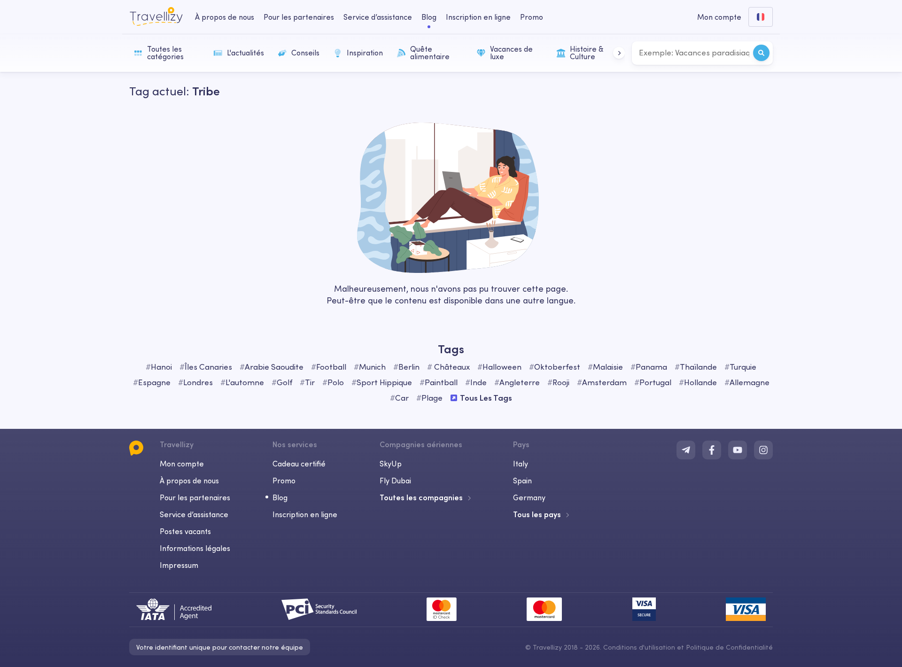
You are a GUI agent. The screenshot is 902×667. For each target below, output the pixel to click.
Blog (428, 17)
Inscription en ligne (478, 17)
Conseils (305, 52)
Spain (522, 480)
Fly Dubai (395, 480)
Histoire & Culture (586, 52)
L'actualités (245, 52)
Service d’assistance (377, 17)
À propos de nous (224, 17)
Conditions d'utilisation (640, 647)
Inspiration (365, 52)
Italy (520, 463)
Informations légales (195, 548)
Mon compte (182, 463)
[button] (619, 53)
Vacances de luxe (511, 52)
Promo (531, 17)
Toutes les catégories (165, 52)
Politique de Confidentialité (729, 647)
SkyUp (391, 463)
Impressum (179, 565)
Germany (529, 497)
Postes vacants (185, 531)
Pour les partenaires (299, 17)
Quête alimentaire (430, 52)
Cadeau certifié (299, 463)
